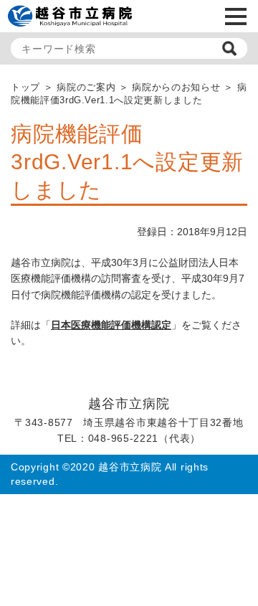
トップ (25, 87)
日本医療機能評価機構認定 (111, 325)
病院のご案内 (86, 87)
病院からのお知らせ (176, 87)
